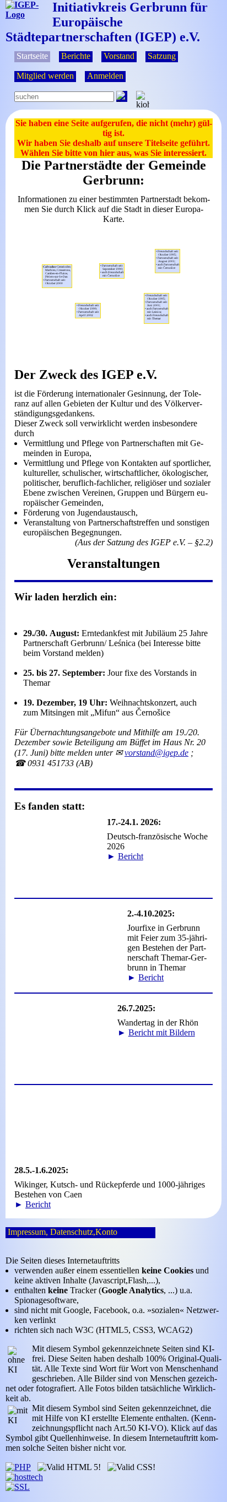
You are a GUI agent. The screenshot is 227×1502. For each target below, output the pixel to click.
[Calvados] (60, 291)
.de (156, 752)
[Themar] (110, 281)
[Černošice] (157, 290)
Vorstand (119, 56)
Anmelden (105, 75)
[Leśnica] (179, 276)
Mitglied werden (45, 75)
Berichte (75, 56)
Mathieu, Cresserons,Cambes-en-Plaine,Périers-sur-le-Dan (57, 275)
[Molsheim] (88, 300)
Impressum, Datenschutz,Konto (62, 1232)
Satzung (162, 56)
